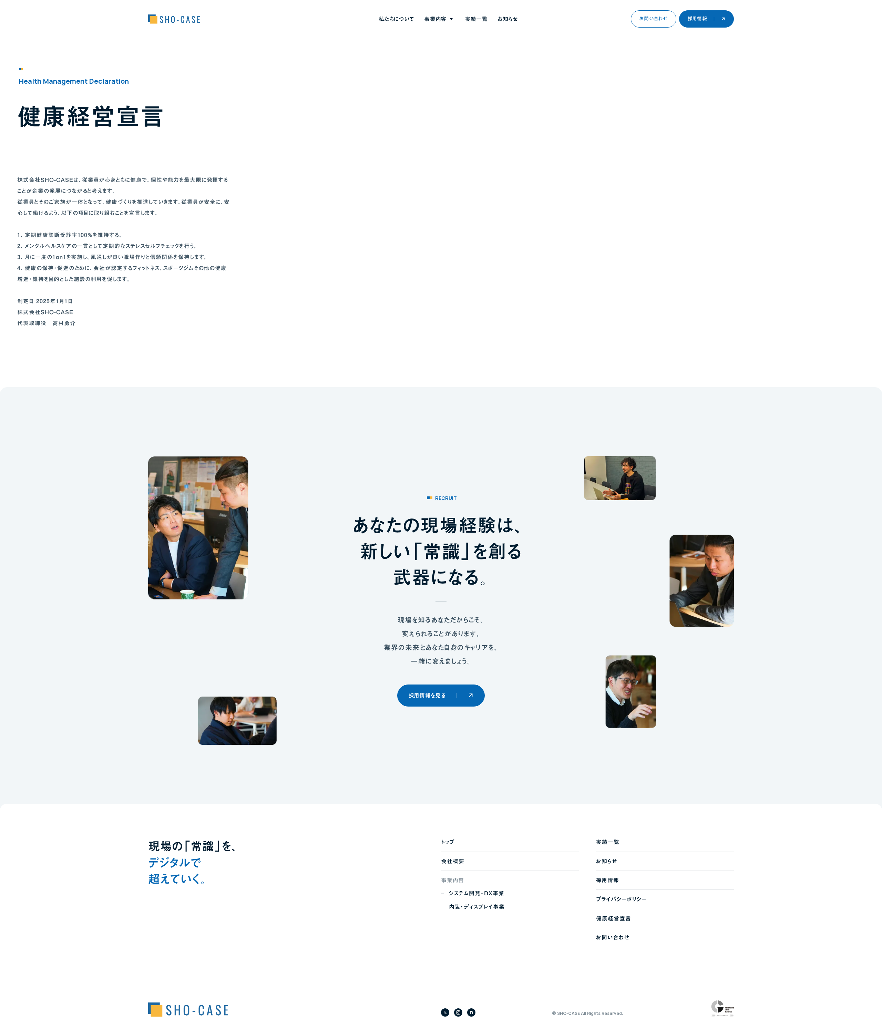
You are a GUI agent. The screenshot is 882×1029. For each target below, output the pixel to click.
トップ (447, 842)
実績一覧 (476, 19)
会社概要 (452, 861)
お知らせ (507, 19)
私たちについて (396, 19)
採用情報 (607, 880)
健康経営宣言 (613, 918)
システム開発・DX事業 (476, 893)
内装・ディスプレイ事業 (477, 906)
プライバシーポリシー (621, 899)
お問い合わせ (612, 937)
